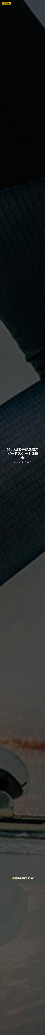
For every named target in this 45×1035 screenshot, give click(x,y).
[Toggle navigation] (41, 3)
